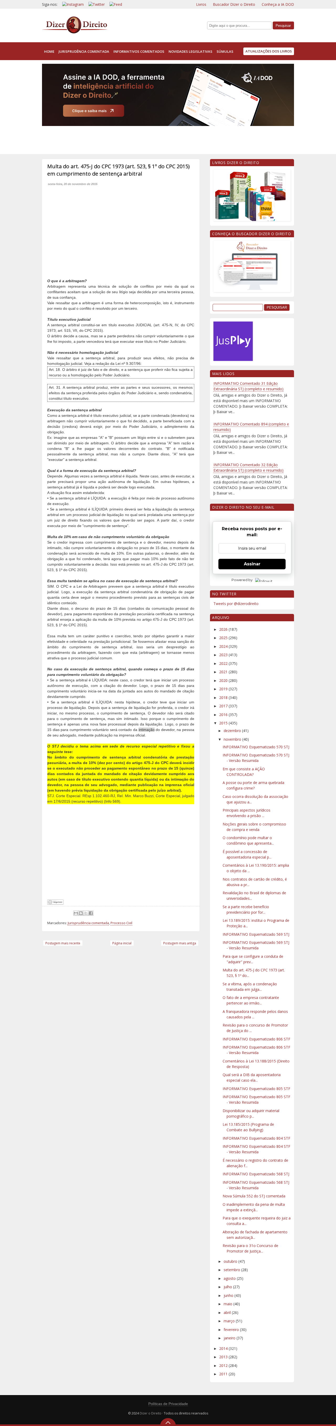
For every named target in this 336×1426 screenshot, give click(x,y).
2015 (224, 722)
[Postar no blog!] (80, 913)
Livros (201, 4)
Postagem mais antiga (179, 943)
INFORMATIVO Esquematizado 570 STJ (256, 746)
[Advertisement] (137, 139)
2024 (224, 646)
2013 (224, 1356)
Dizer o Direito (150, 1413)
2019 (224, 688)
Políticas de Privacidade (168, 1404)
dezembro (233, 730)
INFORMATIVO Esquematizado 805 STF (256, 1088)
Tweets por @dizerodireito (236, 603)
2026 (224, 629)
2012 (224, 1365)
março (230, 1320)
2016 (224, 714)
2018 (224, 697)
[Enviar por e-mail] (75, 913)
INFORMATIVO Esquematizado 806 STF (256, 1038)
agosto (230, 1278)
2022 (224, 663)
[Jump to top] (168, 1422)
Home (49, 51)
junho (229, 1295)
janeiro (230, 1337)
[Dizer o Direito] (75, 32)
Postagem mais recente (62, 943)
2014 (224, 1348)
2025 (224, 637)
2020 (224, 680)
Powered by (242, 580)
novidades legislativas (190, 51)
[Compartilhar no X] (85, 913)
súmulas (225, 51)
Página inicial (122, 943)
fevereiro (232, 1329)
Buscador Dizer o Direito (234, 4)
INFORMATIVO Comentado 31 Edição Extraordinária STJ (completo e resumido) (248, 386)
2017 (224, 705)
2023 (224, 654)
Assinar (252, 563)
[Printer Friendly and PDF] (55, 903)
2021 (224, 671)
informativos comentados (138, 51)
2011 (224, 1373)
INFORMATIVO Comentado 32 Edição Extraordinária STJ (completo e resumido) (248, 467)
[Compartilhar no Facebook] (90, 913)
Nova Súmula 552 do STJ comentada (254, 1195)
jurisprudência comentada (84, 51)
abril (228, 1312)
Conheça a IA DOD (278, 4)
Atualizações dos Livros (268, 51)
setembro (232, 1269)
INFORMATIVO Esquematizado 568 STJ (256, 1173)
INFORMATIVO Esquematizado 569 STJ (256, 934)
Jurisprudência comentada (88, 923)
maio (228, 1303)
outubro (231, 1261)
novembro (233, 739)
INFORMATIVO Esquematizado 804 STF (256, 1138)
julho (228, 1286)
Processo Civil (121, 923)
